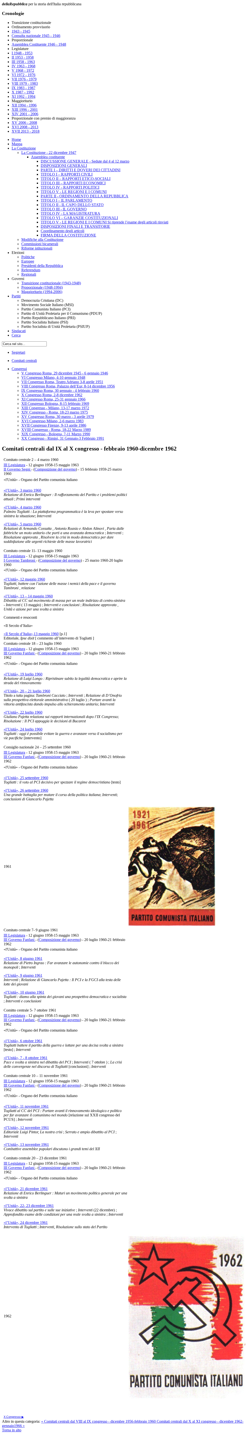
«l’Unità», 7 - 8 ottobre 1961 (25, 1058)
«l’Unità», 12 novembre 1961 (26, 1128)
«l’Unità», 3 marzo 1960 (22, 490)
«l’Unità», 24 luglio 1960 (23, 729)
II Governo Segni (17, 469)
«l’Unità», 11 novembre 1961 (26, 1106)
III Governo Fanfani (19, 653)
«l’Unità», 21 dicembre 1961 (26, 1189)
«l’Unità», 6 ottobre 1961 (23, 1041)
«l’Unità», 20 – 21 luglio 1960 (27, 691)
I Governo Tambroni (20, 560)
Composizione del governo (55, 469)
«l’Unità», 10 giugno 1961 (24, 992)
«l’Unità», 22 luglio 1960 (23, 712)
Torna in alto (11, 1430)
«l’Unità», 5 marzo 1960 (22, 524)
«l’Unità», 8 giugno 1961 (23, 958)
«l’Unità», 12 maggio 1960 (24, 579)
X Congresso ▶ (14, 1417)
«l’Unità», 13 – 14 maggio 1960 (28, 596)
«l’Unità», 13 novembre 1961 (26, 1144)
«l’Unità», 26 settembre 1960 (26, 790)
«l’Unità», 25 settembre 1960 (26, 778)
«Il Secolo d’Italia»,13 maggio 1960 (31, 634)
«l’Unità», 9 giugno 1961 (23, 975)
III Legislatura (14, 465)
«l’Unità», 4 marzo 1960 (22, 507)
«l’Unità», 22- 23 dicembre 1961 (29, 1206)
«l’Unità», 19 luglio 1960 (23, 674)
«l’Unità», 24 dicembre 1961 (26, 1222)
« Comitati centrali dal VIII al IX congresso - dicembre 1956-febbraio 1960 (99, 1421)
